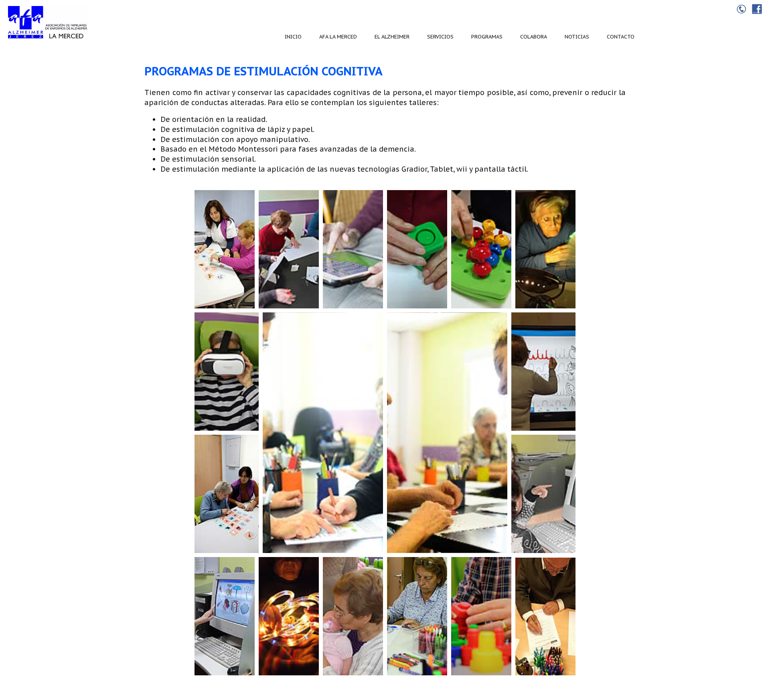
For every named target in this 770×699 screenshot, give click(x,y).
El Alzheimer (392, 36)
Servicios (440, 36)
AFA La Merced (338, 36)
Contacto (620, 36)
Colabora (533, 36)
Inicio (293, 36)
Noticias (577, 36)
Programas (487, 36)
